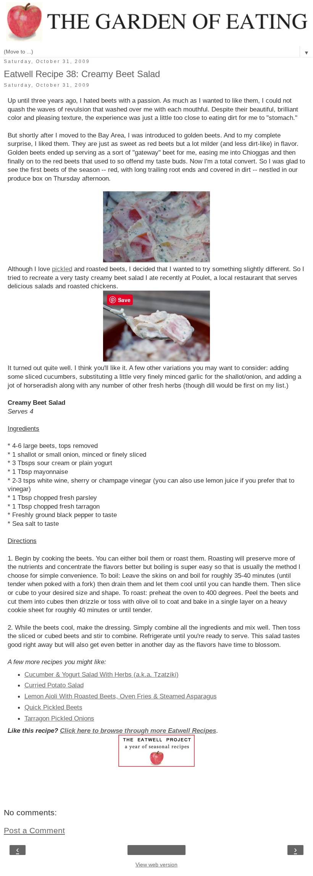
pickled (62, 269)
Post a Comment (34, 830)
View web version (156, 864)
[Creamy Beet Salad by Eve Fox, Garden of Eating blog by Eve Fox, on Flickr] (156, 260)
